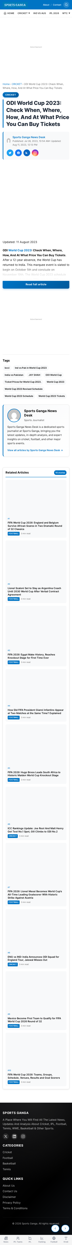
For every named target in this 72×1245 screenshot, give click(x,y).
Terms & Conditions (15, 1208)
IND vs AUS (39, 13)
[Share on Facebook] (18, 152)
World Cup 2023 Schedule (19, 396)
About (46, 4)
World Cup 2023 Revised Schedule (24, 389)
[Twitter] (6, 1136)
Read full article (36, 284)
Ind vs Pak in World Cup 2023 (31, 367)
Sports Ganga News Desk (29, 137)
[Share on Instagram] (35, 152)
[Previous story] (55, 1228)
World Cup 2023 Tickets (52, 396)
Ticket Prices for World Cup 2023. (23, 381)
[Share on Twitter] (10, 152)
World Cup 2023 (19, 250)
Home (6, 84)
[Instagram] (23, 1136)
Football (8, 1158)
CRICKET (17, 84)
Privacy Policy (12, 1202)
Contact (57, 4)
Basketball (9, 1163)
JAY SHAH (34, 375)
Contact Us (10, 1191)
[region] (36, 47)
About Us (9, 1185)
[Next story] (65, 1228)
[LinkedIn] (14, 1136)
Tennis (7, 1169)
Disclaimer (9, 1197)
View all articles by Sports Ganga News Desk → (35, 450)
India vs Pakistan (14, 375)
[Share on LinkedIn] (26, 152)
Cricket (7, 1152)
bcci (7, 367)
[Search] (66, 5)
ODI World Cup (54, 375)
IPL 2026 (54, 13)
